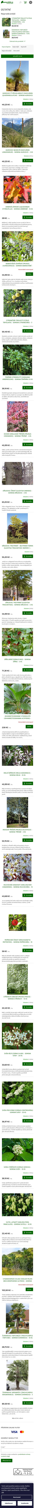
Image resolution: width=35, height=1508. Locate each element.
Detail (29, 274)
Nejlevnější (16, 47)
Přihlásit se (7, 1460)
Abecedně (16, 51)
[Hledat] (20, 2)
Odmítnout (9, 1503)
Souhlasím (25, 1503)
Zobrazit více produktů (16, 41)
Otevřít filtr (17, 56)
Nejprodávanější (6, 51)
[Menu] (31, 2)
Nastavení (16, 1497)
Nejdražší (23, 47)
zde (2, 1492)
